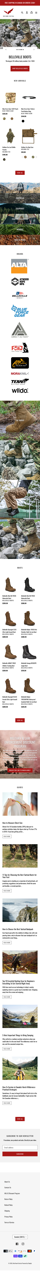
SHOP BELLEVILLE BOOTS (20, 68)
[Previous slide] (6, 49)
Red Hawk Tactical (17, 1263)
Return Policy (8, 1199)
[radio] (5, 118)
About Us (7, 1181)
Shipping (7, 1210)
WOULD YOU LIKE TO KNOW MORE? (20, 770)
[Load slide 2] (19, 49)
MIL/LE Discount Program (12, 1193)
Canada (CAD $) (19, 1237)
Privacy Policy (8, 1216)
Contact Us (7, 1187)
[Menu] (36, 12)
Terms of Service (9, 1222)
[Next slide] (34, 49)
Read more (7, 836)
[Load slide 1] (17, 49)
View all (20, 173)
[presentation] (36, 157)
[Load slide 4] (23, 49)
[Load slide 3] (21, 49)
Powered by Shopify (27, 1263)
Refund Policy (8, 1205)
